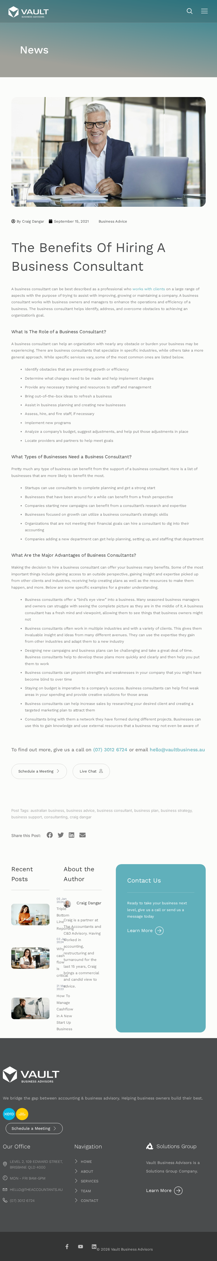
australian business (47, 810)
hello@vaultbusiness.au (177, 749)
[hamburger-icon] (204, 12)
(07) (98, 749)
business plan (146, 810)
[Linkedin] (94, 1246)
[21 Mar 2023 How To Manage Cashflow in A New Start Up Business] (30, 1008)
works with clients (149, 289)
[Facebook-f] (67, 1246)
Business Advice (113, 221)
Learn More (140, 930)
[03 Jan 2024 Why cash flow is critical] (30, 958)
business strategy (176, 810)
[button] (189, 11)
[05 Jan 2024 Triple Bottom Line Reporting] (30, 914)
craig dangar (81, 817)
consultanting (56, 817)
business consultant (114, 810)
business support (26, 817)
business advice (80, 810)
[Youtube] (80, 1246)
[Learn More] (159, 930)
